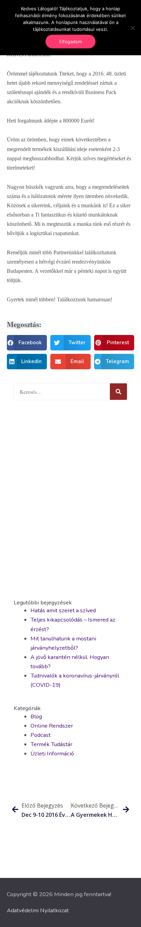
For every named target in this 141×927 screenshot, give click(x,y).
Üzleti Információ (52, 753)
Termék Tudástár (51, 744)
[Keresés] (118, 391)
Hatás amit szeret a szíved (63, 610)
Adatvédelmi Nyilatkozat (38, 910)
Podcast (40, 735)
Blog (36, 716)
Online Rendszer (51, 726)
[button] (27, 342)
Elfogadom (70, 41)
